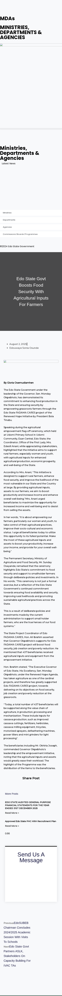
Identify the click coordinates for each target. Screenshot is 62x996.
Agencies (7, 227)
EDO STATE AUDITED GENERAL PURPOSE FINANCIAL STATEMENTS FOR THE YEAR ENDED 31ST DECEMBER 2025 (30, 174)
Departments (9, 220)
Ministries (7, 212)
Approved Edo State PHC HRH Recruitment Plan (29, 184)
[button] (31, 129)
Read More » (12, 813)
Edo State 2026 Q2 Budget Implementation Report (30, 190)
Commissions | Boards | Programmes (20, 234)
